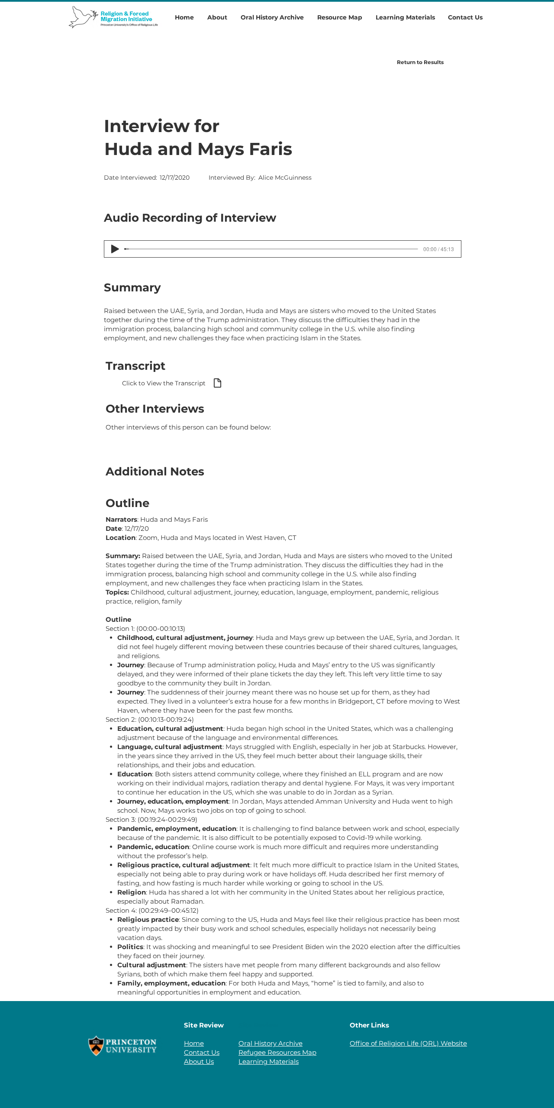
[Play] (115, 249)
